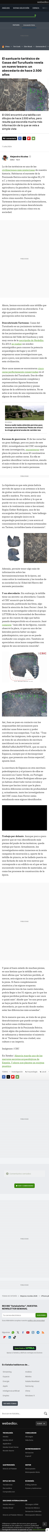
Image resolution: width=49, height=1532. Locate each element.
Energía (6, 1381)
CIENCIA (36, 8)
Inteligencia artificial (11, 1390)
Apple (5, 1386)
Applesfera (7, 1443)
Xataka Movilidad (32, 1381)
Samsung (29, 1386)
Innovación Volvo (29, 25)
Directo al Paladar (10, 1468)
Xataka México (8, 1504)
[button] (20, 156)
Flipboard (29, 138)
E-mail (33, 138)
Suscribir (41, 1315)
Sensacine (29, 1452)
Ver (25, 1185)
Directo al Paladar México (13, 1515)
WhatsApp (13, 1332)
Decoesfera (7, 1488)
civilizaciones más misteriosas (18, 170)
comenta (6, 624)
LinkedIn (10, 1337)
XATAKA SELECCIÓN (21, 8)
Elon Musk (28, 46)
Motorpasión (30, 1468)
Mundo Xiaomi (8, 1450)
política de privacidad (36, 1320)
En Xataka (8, 422)
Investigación (17, 1071)
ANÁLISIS (6, 8)
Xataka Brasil (8, 1508)
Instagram (33, 1332)
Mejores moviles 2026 (29, 1296)
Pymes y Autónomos (33, 1488)
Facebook (20, 138)
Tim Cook (16, 46)
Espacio (6, 1376)
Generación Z (41, 46)
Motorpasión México (33, 1515)
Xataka (5, 1436)
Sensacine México (32, 1508)
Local (44, 1071)
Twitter (24, 138)
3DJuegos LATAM (31, 1504)
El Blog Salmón (31, 1484)
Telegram (38, 1332)
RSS (43, 1332)
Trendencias (7, 1484)
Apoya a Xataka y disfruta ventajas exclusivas (24, 1353)
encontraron (32, 449)
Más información (39, 1529)
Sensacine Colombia (33, 1511)
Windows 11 (30, 1395)
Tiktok (15, 1337)
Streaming (7, 1371)
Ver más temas (9, 1403)
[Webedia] (43, 2)
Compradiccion (9, 1491)
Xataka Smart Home (10, 1447)
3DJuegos (29, 1436)
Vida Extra (29, 1440)
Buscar (45, 1413)
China (7, 46)
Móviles (28, 1376)
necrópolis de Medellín (31, 340)
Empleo (6, 1395)
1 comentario (10, 138)
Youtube (28, 1332)
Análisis (28, 1371)
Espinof (28, 1456)
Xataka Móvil (8, 1440)
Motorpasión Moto (32, 1472)
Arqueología (32, 1071)
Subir (39, 1423)
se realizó (17, 343)
